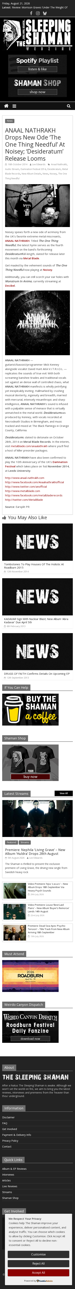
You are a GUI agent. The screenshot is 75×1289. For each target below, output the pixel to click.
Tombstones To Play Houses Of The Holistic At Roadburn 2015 (34, 565)
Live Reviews (9, 1186)
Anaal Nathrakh (59, 164)
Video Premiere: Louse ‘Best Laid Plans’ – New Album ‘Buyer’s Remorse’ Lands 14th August (48, 908)
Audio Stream (12, 169)
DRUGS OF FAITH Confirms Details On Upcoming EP (37, 673)
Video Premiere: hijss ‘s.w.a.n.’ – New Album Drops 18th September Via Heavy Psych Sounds (48, 887)
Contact (6, 1146)
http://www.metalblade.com (22, 491)
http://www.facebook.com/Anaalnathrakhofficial (34, 482)
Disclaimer (8, 1117)
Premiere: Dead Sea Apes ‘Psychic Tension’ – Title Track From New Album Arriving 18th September (49, 929)
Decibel (10, 285)
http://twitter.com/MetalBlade (24, 499)
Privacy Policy (10, 1140)
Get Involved (9, 1129)
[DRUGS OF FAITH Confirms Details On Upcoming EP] (37, 635)
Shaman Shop (10, 1198)
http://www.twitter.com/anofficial (26, 486)
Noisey (53, 173)
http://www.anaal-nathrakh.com (24, 478)
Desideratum (54, 169)
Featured (11, 842)
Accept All (38, 1273)
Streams (25, 842)
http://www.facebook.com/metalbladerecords (33, 495)
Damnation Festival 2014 (33, 169)
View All (64, 793)
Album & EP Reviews (14, 1168)
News (10, 120)
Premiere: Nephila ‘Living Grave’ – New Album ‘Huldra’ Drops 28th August (35, 852)
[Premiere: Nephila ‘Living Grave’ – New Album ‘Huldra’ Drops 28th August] (37, 802)
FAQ (4, 1123)
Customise (38, 1254)
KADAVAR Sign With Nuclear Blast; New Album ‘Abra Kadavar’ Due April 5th (36, 620)
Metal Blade (31, 258)
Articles (6, 1180)
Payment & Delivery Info (16, 1135)
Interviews (8, 1174)
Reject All (38, 1263)
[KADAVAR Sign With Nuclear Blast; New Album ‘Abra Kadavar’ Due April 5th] (37, 580)
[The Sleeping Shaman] (6, 106)
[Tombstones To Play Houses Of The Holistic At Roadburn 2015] (37, 526)
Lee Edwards (38, 164)
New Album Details (31, 173)
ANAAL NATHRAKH (17, 241)
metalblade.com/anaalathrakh (29, 446)
